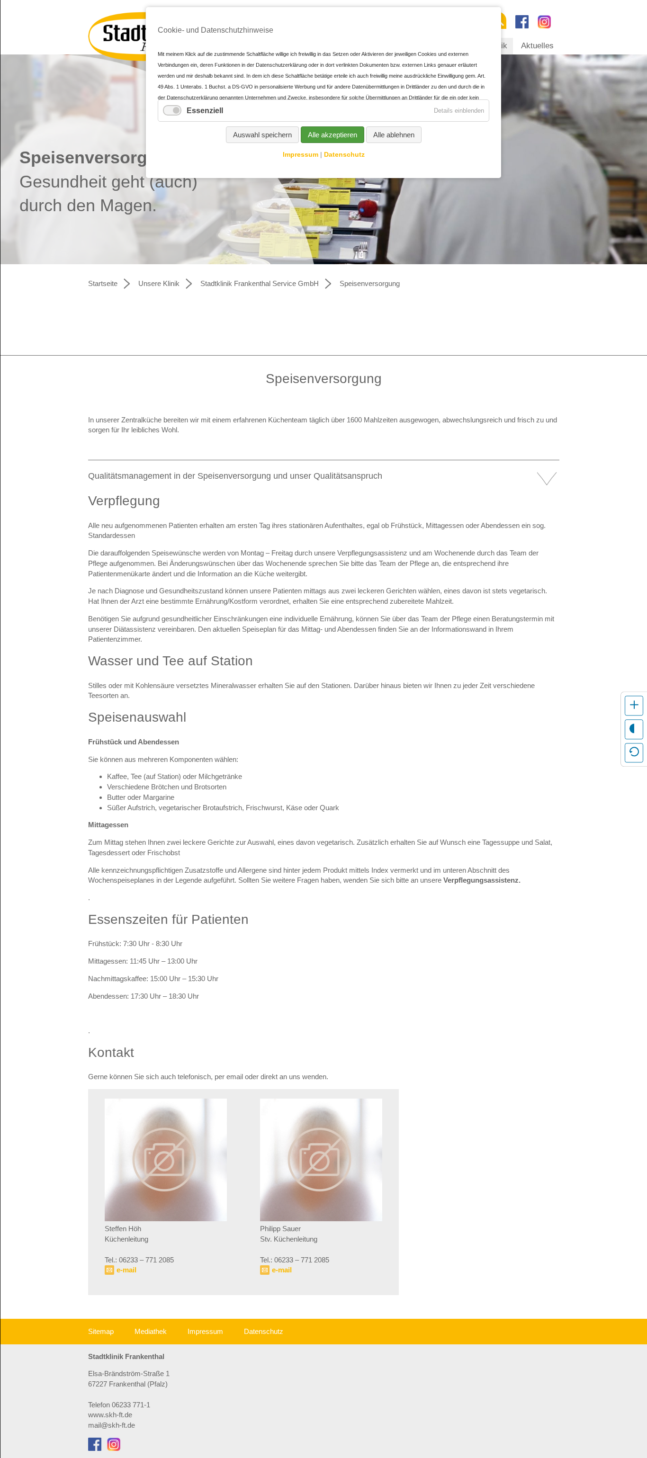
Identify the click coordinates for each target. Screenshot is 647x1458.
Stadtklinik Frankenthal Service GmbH (259, 283)
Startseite (102, 283)
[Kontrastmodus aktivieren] (634, 729)
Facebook (522, 21)
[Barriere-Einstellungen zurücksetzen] (634, 752)
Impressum (205, 1331)
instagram (544, 21)
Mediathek (151, 1331)
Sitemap (101, 1331)
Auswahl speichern (262, 135)
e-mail (126, 1270)
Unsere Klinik (159, 283)
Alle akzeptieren (332, 135)
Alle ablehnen (393, 135)
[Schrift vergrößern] (634, 706)
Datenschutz (263, 1331)
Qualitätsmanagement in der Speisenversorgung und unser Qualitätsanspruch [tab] (235, 476)
